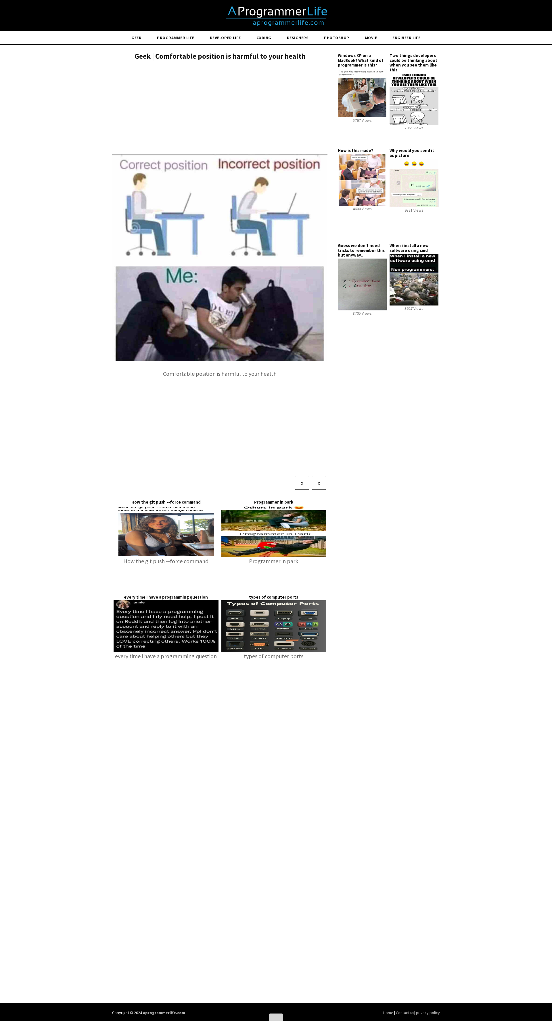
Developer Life (225, 37)
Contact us (405, 1012)
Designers (298, 37)
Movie (371, 37)
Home (388, 1012)
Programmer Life (175, 37)
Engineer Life (406, 37)
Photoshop (336, 37)
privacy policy (428, 1012)
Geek (136, 37)
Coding (263, 37)
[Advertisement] (219, 108)
